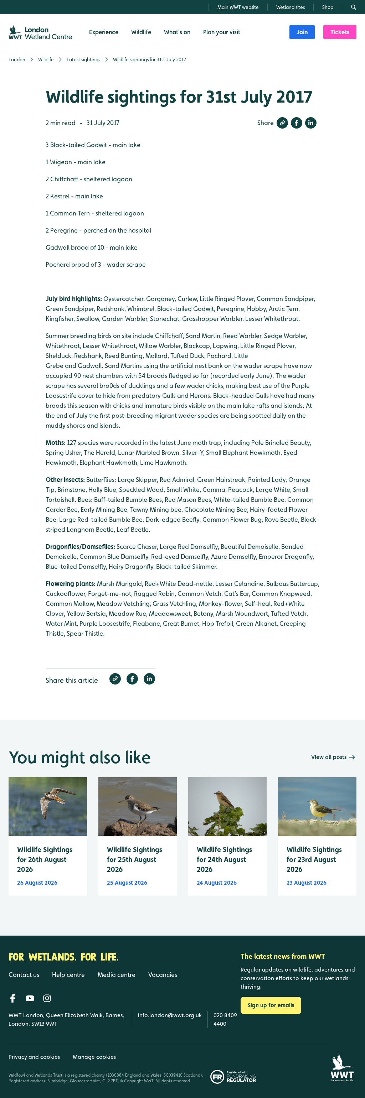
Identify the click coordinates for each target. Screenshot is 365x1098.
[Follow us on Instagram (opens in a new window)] (47, 998)
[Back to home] (342, 1064)
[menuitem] (302, 32)
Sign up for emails (271, 1005)
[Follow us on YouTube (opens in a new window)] (30, 998)
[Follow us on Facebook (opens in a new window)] (13, 998)
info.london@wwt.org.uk (170, 1015)
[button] (282, 123)
